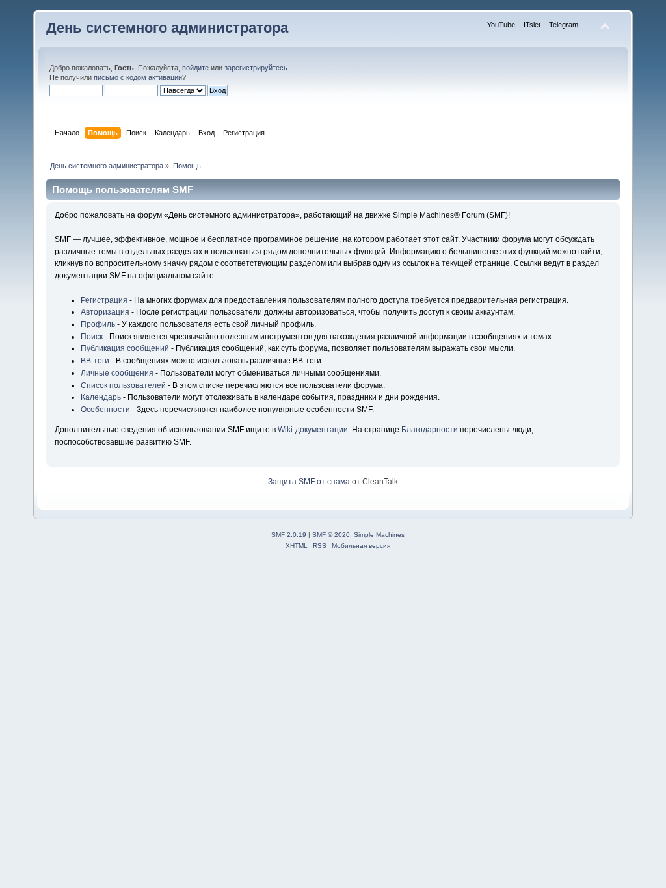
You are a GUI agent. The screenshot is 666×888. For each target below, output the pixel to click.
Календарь (101, 397)
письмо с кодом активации (138, 77)
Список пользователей (123, 385)
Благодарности (429, 429)
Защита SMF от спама (309, 481)
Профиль (98, 324)
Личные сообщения (117, 373)
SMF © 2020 (331, 534)
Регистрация (104, 300)
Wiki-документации (313, 429)
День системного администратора (167, 28)
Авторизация (105, 312)
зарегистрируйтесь (255, 68)
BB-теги (95, 360)
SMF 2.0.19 (288, 534)
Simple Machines (379, 534)
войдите (195, 68)
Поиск (92, 336)
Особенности (105, 409)
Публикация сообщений (125, 348)
